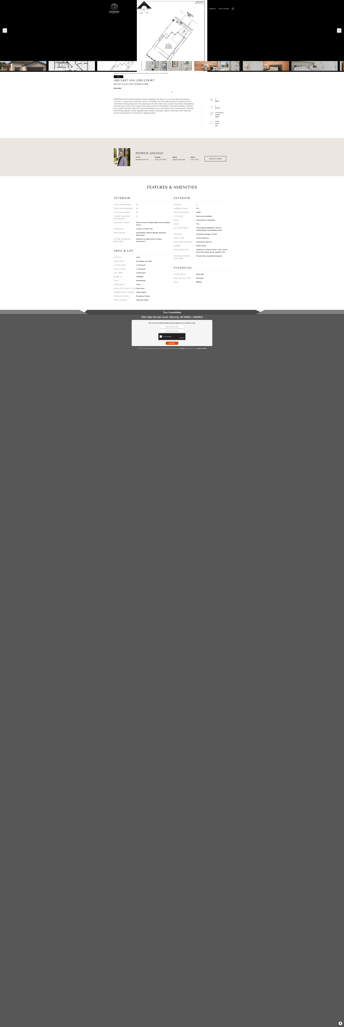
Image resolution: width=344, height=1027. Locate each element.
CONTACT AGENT (215, 159)
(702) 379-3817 (161, 159)
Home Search (187, 8)
